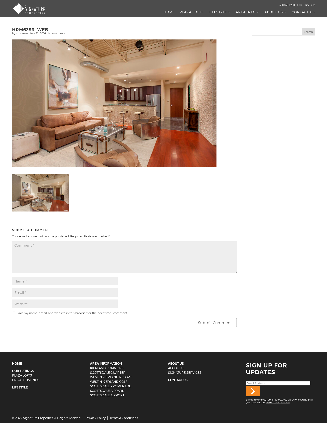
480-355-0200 (287, 5)
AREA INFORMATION (106, 363)
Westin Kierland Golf (108, 381)
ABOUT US (176, 363)
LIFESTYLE (20, 387)
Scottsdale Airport (107, 395)
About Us (274, 12)
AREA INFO (246, 12)
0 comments (56, 33)
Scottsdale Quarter (107, 372)
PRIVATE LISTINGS (25, 380)
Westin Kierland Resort (111, 377)
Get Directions (307, 5)
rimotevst (22, 33)
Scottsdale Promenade (110, 386)
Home (169, 12)
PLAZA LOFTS (22, 375)
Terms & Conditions (124, 418)
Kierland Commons (107, 368)
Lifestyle (218, 12)
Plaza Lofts (192, 12)
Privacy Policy (96, 418)
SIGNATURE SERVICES (184, 372)
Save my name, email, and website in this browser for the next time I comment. (72, 313)
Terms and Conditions (278, 402)
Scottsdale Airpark (107, 390)
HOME (17, 363)
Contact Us (303, 12)
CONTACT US (178, 380)
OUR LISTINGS (23, 371)
